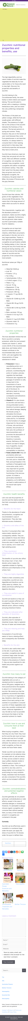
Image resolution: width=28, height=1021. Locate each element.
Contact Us (5, 1010)
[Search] (24, 970)
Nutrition (8, 843)
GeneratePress (14, 1018)
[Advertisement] (14, 25)
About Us (12, 1010)
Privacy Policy (12, 1012)
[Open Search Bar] (3, 40)
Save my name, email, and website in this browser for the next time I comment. (14, 955)
